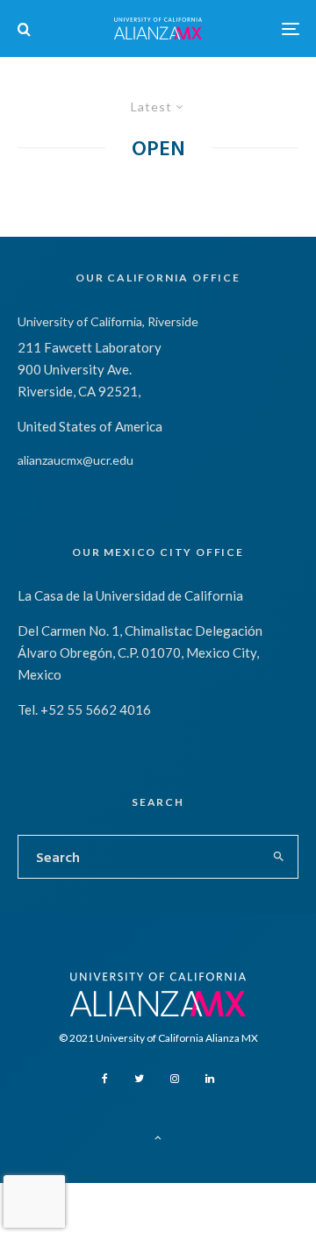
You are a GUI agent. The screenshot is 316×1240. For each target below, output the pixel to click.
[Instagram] (174, 1078)
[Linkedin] (209, 1078)
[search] (279, 857)
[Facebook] (105, 1078)
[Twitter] (139, 1078)
